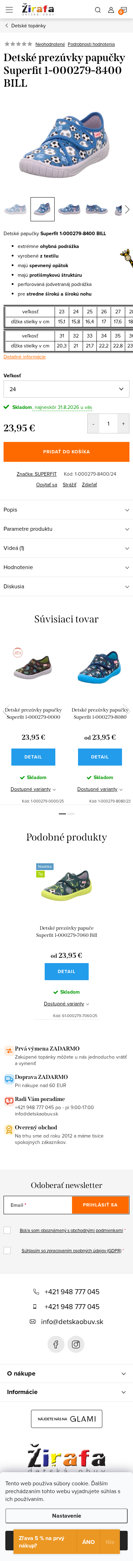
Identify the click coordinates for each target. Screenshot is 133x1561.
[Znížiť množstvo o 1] (93, 423)
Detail (33, 757)
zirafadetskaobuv (75, 1344)
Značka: (37, 473)
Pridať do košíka (66, 451)
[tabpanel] (33, 721)
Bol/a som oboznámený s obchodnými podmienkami (71, 1230)
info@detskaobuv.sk (72, 1321)
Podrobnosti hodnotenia (91, 44)
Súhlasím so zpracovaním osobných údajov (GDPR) (71, 1250)
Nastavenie (66, 1516)
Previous (6, 711)
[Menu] (9, 9)
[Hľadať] (98, 9)
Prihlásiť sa (100, 1204)
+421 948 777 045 (72, 1291)
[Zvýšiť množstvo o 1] (123, 423)
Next (126, 711)
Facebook (56, 1344)
